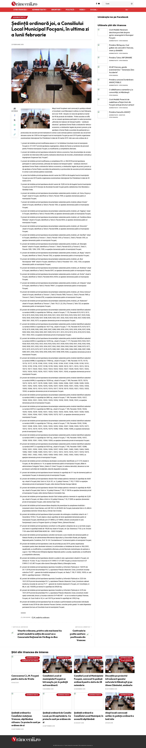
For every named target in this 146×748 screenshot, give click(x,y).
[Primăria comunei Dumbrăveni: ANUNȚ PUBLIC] (103, 82)
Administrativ (19, 17)
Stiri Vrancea (123, 40)
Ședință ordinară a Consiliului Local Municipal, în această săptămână (88, 715)
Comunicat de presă (30, 660)
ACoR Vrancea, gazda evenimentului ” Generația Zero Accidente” (121, 70)
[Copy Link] (14, 134)
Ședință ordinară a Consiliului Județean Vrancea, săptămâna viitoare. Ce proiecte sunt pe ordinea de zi (25, 719)
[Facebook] (97, 3)
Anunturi (122, 115)
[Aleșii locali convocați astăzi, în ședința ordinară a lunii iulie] (120, 701)
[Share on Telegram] (14, 129)
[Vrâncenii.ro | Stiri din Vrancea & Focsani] (24, 3)
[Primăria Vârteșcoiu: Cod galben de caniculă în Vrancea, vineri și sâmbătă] (103, 47)
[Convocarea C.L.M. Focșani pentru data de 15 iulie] (26, 664)
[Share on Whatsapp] (14, 124)
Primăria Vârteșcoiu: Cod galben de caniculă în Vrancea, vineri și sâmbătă (121, 48)
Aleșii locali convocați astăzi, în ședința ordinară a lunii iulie (119, 715)
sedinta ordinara (42, 617)
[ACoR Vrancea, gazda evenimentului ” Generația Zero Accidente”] (103, 69)
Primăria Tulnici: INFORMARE (120, 57)
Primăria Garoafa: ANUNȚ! (119, 112)
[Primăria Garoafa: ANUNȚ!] (103, 114)
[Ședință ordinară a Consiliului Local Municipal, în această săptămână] (88, 701)
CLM (33, 617)
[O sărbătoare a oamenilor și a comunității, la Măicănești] (103, 92)
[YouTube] (99, 3)
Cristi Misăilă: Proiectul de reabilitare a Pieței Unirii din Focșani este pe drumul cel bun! (121, 102)
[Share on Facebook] (14, 115)
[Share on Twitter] (14, 120)
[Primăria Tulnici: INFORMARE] (103, 60)
